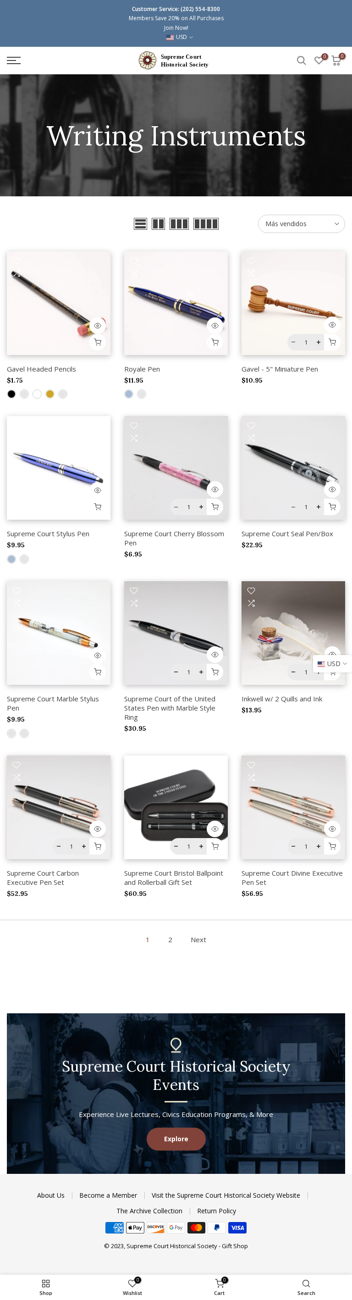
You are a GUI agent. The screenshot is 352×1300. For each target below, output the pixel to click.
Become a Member (109, 1195)
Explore (176, 1139)
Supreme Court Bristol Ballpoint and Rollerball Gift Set (173, 877)
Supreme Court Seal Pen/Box (287, 533)
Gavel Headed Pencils (41, 368)
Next (198, 939)
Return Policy (216, 1210)
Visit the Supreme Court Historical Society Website (227, 1195)
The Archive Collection (150, 1210)
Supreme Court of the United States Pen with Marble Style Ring (169, 708)
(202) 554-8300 (200, 9)
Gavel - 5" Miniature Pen (280, 368)
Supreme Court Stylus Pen (48, 533)
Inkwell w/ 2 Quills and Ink (282, 698)
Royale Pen (142, 368)
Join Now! (176, 28)
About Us (51, 1195)
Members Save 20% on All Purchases (176, 18)
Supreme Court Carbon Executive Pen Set (43, 877)
